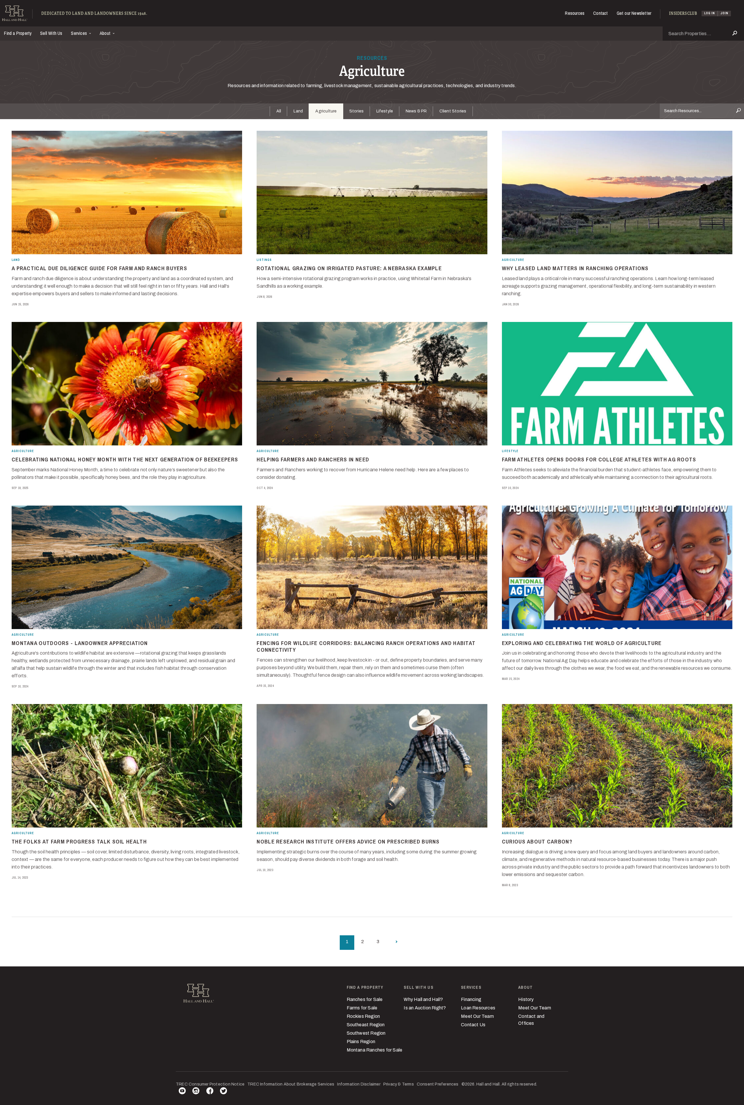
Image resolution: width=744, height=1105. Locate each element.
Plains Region (361, 1041)
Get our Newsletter (634, 13)
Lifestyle (384, 111)
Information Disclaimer (358, 1084)
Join (724, 13)
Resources (574, 13)
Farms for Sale (362, 1007)
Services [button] (79, 33)
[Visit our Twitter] (223, 1091)
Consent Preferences (438, 1084)
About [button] (106, 33)
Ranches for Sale (365, 999)
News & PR (416, 111)
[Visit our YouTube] (182, 1091)
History (526, 999)
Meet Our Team (477, 1016)
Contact (600, 13)
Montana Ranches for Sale (375, 1049)
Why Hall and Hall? (423, 999)
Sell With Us (51, 33)
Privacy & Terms (398, 1084)
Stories (356, 111)
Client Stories (452, 111)
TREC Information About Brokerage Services (290, 1084)
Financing (471, 999)
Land (298, 111)
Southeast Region (366, 1024)
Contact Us (473, 1024)
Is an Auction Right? (425, 1007)
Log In (709, 13)
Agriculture (326, 111)
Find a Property (18, 33)
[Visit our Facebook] (209, 1091)
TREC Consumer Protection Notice (210, 1084)
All (278, 111)
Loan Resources (478, 1007)
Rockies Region (363, 1016)
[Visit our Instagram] (195, 1091)
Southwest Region (366, 1033)
